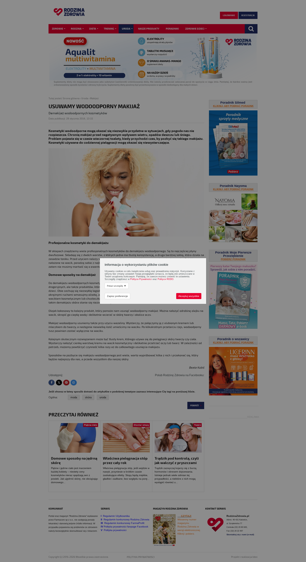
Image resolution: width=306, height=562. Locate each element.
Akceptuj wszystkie (188, 296)
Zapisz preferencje (117, 296)
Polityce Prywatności (141, 279)
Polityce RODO (165, 279)
